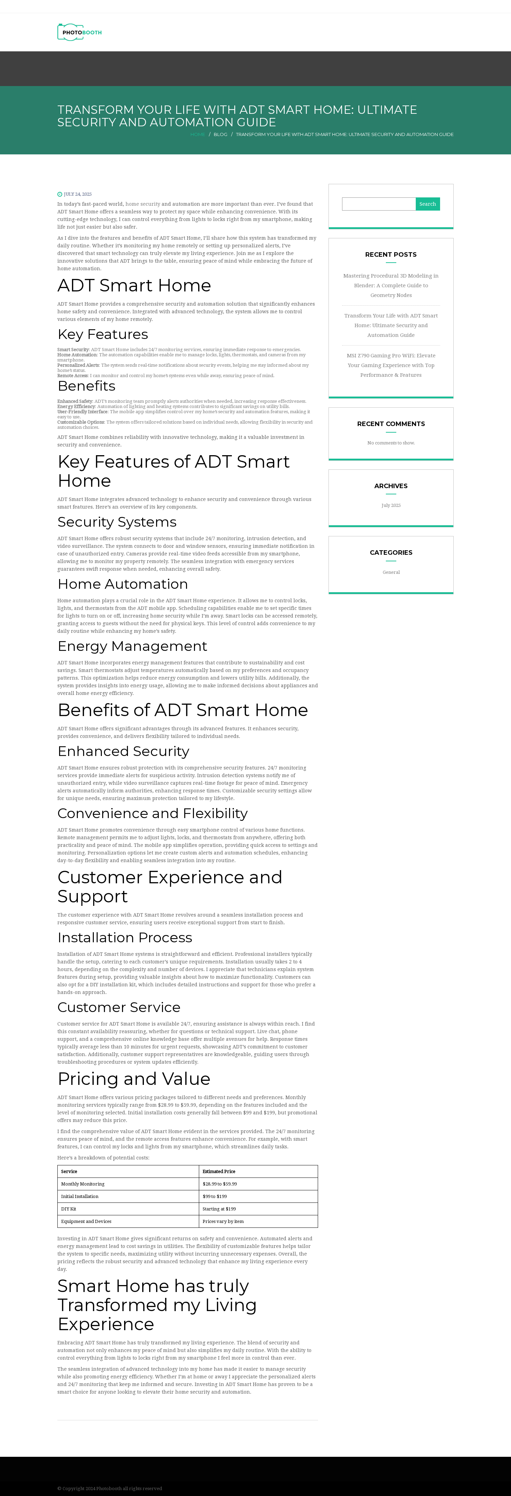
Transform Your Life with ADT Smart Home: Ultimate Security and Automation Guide (391, 325)
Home (197, 134)
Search (428, 204)
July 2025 (391, 505)
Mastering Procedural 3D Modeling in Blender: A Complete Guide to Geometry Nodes (391, 285)
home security (142, 204)
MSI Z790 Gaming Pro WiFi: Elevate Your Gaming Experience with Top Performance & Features (391, 365)
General (391, 572)
